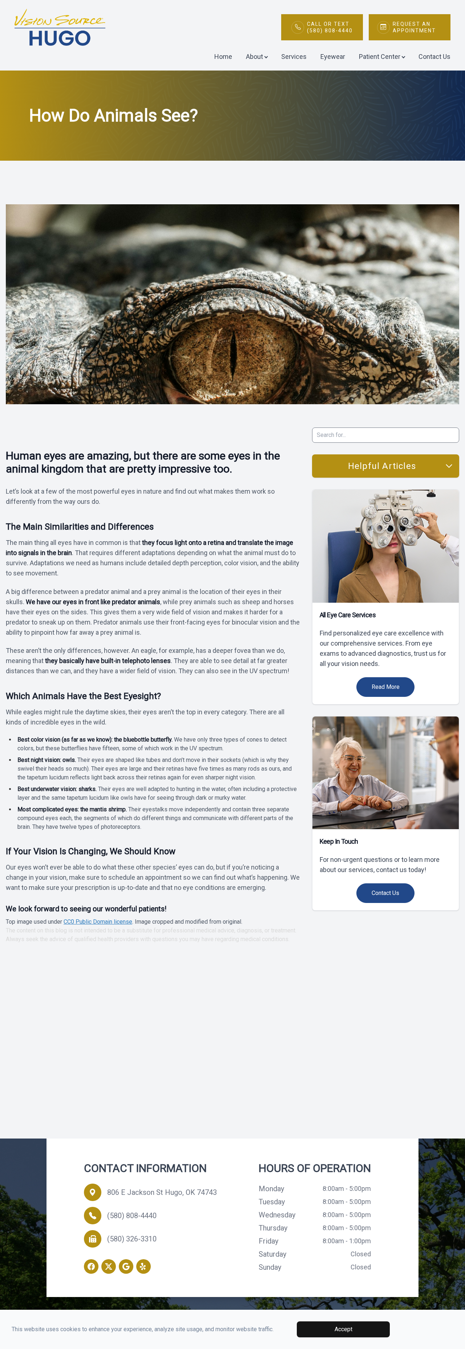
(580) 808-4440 (132, 1215)
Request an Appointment (414, 27)
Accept (343, 1329)
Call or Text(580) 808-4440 (330, 27)
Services (294, 56)
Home (223, 56)
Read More (386, 686)
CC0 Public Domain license (98, 921)
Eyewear (332, 56)
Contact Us (434, 56)
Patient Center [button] (379, 56)
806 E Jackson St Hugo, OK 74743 (162, 1192)
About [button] (254, 56)
